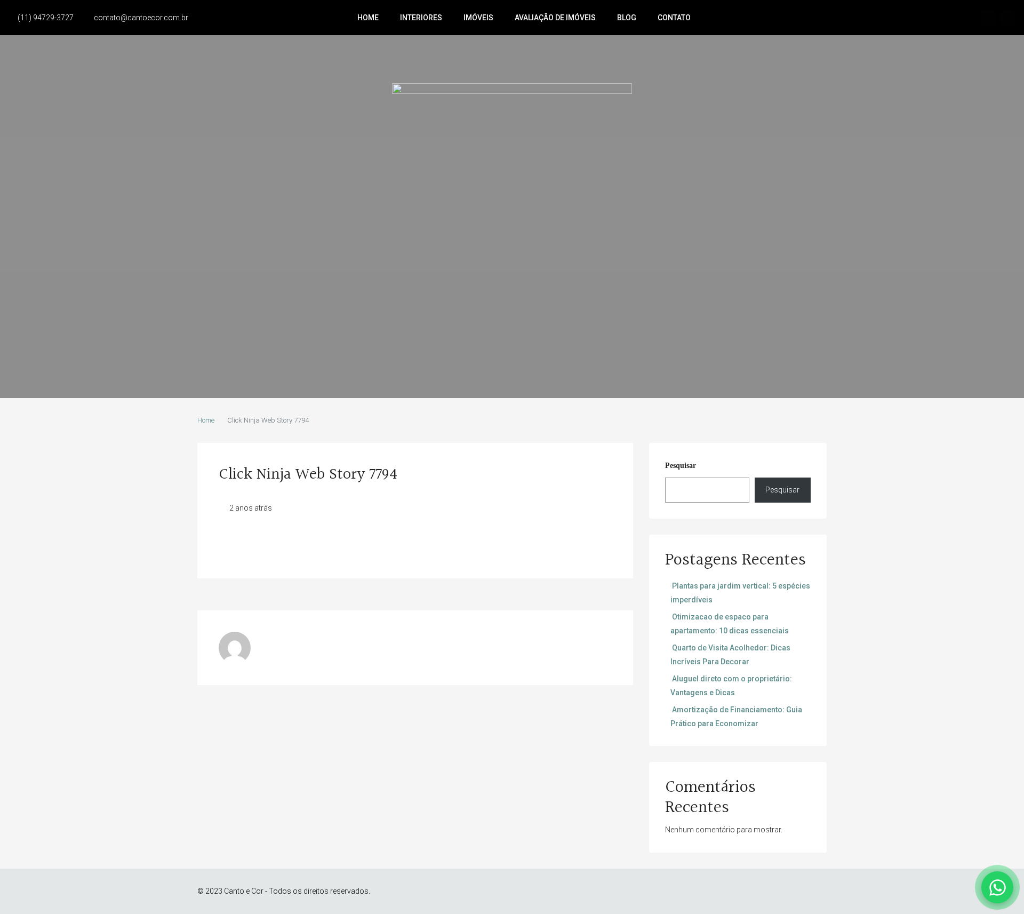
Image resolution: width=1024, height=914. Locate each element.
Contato (674, 17)
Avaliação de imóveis (555, 17)
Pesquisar (680, 466)
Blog (626, 17)
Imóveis (478, 17)
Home (368, 17)
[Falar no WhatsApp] (997, 887)
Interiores (421, 17)
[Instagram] (1007, 18)
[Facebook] (989, 18)
